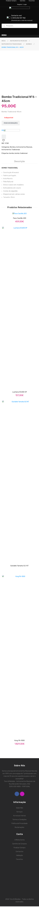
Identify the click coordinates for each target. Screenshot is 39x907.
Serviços (19, 812)
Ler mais (21, 386)
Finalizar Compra (19, 848)
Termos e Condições (19, 819)
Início (4, 41)
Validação (19, 855)
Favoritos (19, 859)
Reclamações (19, 827)
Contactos (19, 851)
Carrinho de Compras (19, 844)
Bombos (29, 44)
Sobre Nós (19, 808)
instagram (22, 794)
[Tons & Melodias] (12, 132)
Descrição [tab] (19, 161)
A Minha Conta (19, 840)
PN (3, 130)
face (17, 794)
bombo (11, 153)
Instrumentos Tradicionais (12, 44)
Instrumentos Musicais (18, 41)
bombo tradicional (21, 153)
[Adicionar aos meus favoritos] (4, 137)
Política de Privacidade (20, 823)
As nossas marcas (19, 816)
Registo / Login (22, 4)
